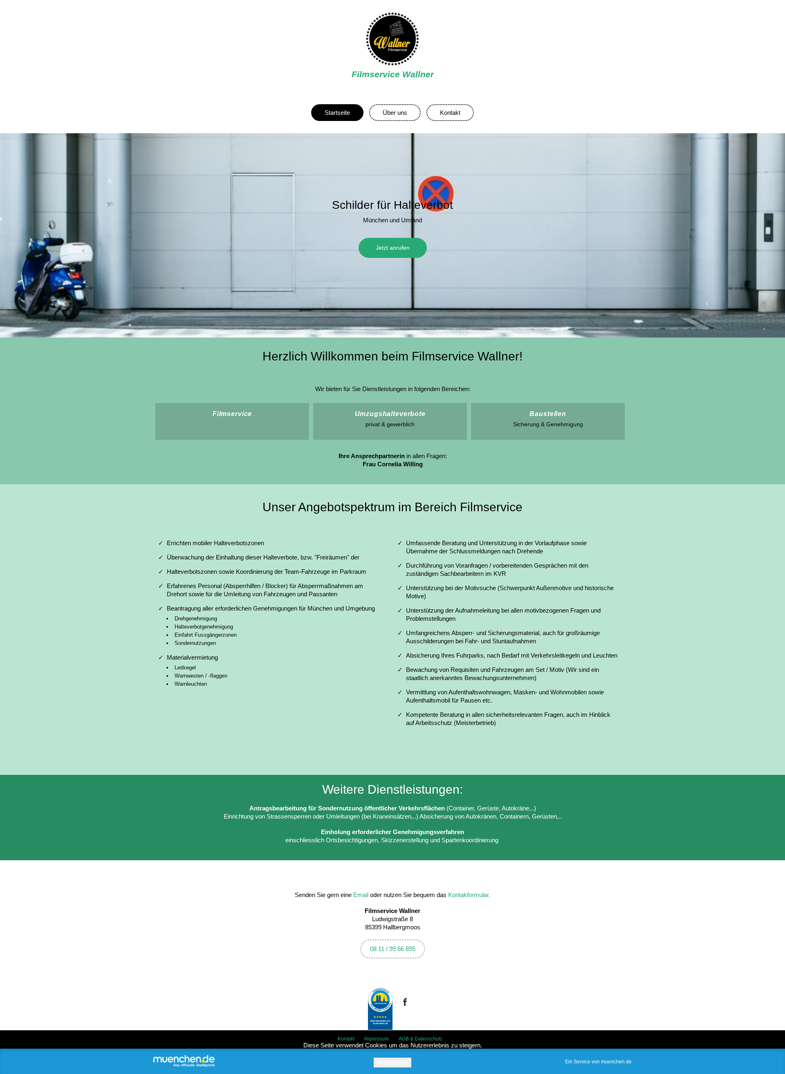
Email (360, 894)
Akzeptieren (392, 1062)
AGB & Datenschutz (420, 1038)
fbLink (404, 1008)
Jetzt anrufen (393, 248)
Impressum (376, 1038)
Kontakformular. (469, 894)
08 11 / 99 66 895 (392, 948)
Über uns (395, 112)
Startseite (337, 112)
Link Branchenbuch (380, 1008)
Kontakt (450, 112)
